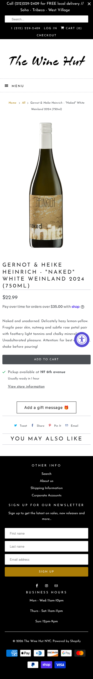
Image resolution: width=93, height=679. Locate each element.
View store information (26, 386)
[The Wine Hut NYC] (46, 60)
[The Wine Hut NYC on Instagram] (46, 586)
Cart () (73, 28)
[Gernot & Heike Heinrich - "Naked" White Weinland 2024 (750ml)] (46, 184)
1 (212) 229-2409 (25, 28)
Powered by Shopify (67, 641)
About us (46, 481)
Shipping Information (47, 488)
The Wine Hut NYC (37, 641)
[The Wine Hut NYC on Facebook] (37, 586)
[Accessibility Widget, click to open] (81, 339)
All (24, 103)
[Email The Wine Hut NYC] (56, 586)
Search (46, 474)
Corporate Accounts (47, 495)
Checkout (47, 35)
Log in (50, 28)
